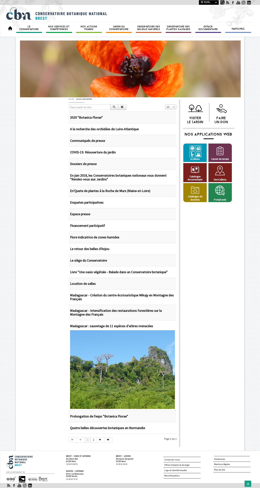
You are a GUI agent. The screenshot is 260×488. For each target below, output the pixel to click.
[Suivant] (100, 440)
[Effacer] (122, 107)
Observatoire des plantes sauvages (179, 28)
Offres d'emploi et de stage (176, 465)
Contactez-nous (172, 459)
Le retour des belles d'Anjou (89, 249)
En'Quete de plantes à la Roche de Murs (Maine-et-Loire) (110, 191)
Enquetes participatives (87, 202)
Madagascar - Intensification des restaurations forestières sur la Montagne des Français (116, 312)
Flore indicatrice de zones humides (94, 237)
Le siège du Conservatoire (88, 260)
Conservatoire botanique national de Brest (23, 456)
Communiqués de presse (87, 140)
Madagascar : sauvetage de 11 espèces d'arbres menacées (111, 326)
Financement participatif (87, 225)
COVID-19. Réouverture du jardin (93, 152)
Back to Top (247, 484)
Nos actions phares (89, 28)
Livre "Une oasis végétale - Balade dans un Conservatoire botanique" (119, 272)
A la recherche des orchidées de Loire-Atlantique (104, 129)
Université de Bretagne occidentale (11, 479)
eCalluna (195, 159)
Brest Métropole (42, 479)
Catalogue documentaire (195, 178)
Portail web (220, 199)
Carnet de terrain (220, 159)
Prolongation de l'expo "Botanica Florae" (99, 416)
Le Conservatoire (29, 28)
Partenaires (219, 459)
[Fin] (108, 440)
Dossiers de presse (83, 164)
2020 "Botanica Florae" (86, 117)
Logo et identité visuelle (175, 470)
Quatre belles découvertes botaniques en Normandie (107, 428)
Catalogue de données (195, 198)
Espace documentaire (208, 28)
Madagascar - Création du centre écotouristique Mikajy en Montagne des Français (122, 297)
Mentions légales (222, 464)
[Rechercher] (114, 107)
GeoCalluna (220, 179)
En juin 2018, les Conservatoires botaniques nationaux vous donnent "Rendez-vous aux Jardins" (118, 177)
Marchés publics (172, 475)
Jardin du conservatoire (119, 28)
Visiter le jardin (195, 119)
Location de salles (83, 283)
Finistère (31, 477)
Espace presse (80, 214)
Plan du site (219, 469)
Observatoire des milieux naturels (148, 28)
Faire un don (221, 119)
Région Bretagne (20, 479)
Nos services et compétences (59, 28)
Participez (238, 29)
